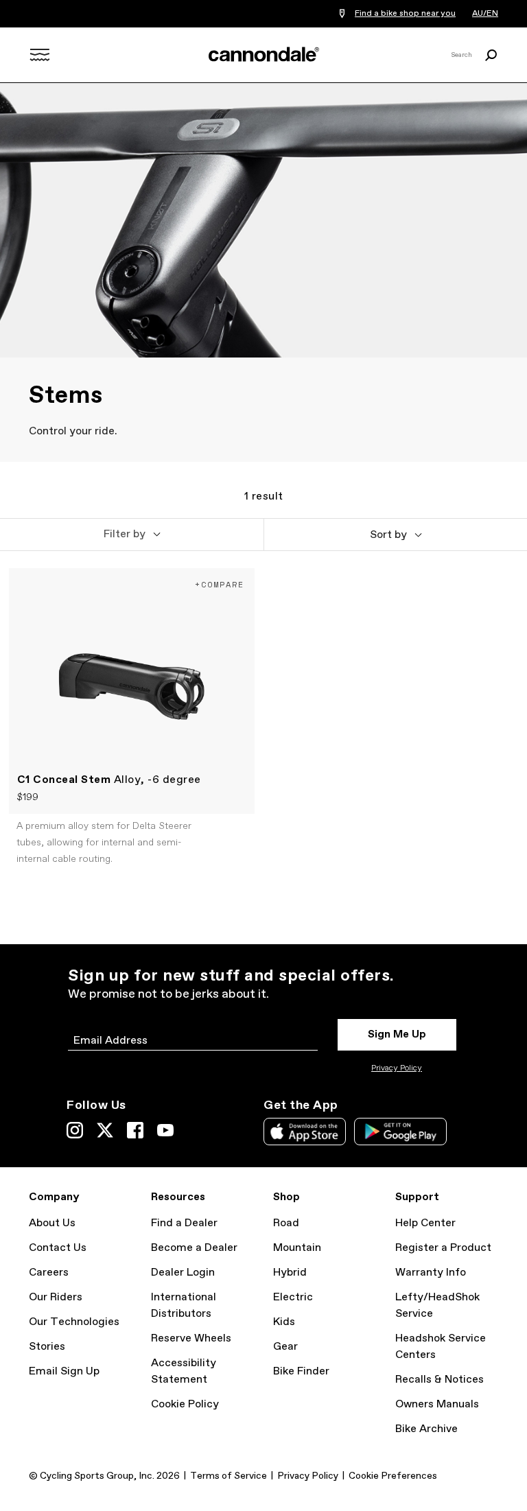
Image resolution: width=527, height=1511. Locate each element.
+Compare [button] (219, 584)
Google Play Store (400, 1131)
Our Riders (55, 1297)
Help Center (425, 1223)
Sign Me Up (397, 1034)
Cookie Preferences (393, 1476)
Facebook (135, 1130)
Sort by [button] (388, 535)
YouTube (165, 1130)
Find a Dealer (184, 1223)
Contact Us (57, 1248)
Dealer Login (183, 1272)
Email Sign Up (64, 1371)
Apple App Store (305, 1131)
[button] (132, 534)
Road (286, 1223)
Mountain (297, 1248)
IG (75, 1130)
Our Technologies (74, 1322)
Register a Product (443, 1248)
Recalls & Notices (439, 1379)
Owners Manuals (437, 1404)
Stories (47, 1346)
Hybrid (290, 1272)
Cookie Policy (185, 1404)
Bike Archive (426, 1429)
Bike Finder (301, 1371)
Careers (49, 1272)
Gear (285, 1346)
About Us (52, 1223)
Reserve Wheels (191, 1338)
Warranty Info (430, 1272)
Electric (293, 1297)
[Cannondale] (263, 54)
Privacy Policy (396, 1068)
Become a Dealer (194, 1248)
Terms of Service (228, 1476)
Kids (284, 1322)
